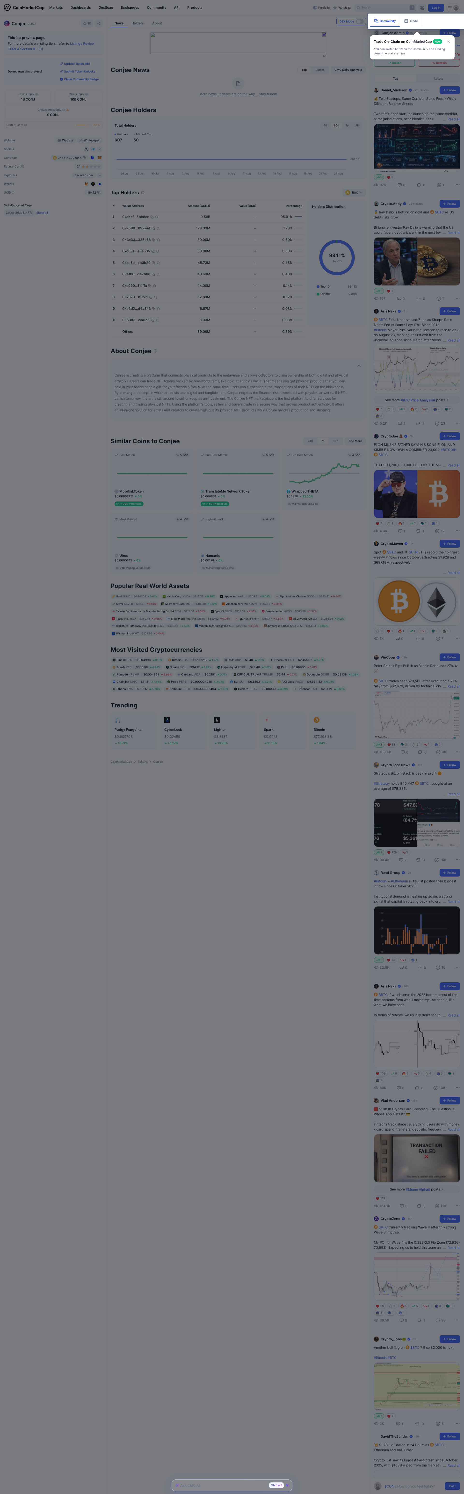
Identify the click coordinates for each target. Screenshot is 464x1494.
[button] (449, 42)
